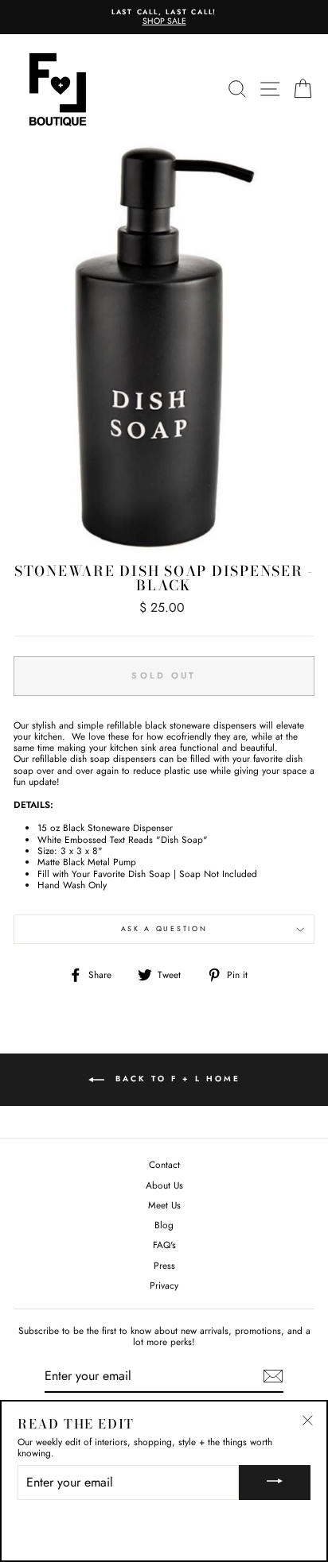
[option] (164, 17)
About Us (164, 1185)
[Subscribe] (273, 1376)
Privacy (164, 1285)
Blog (164, 1224)
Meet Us (164, 1205)
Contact (164, 1164)
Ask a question (164, 928)
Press (164, 1265)
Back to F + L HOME (175, 1079)
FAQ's (164, 1244)
